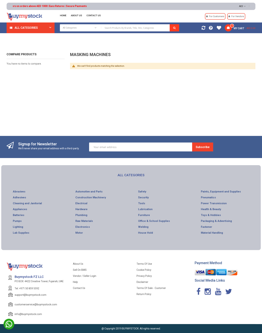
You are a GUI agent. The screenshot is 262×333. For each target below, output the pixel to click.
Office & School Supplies (154, 221)
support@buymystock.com (30, 294)
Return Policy (144, 294)
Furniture (144, 215)
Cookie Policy (144, 269)
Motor (79, 232)
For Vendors (237, 16)
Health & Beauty (211, 209)
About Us (78, 263)
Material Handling (212, 232)
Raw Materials (84, 221)
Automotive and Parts (88, 191)
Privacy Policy (144, 275)
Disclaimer (142, 282)
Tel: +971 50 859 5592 (27, 288)
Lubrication (145, 209)
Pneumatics (208, 197)
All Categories (26, 27)
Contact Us (79, 288)
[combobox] (119, 27)
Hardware (81, 209)
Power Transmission (214, 203)
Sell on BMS (80, 269)
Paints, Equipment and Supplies (221, 191)
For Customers (216, 16)
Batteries (18, 215)
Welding (143, 226)
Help (75, 282)
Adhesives (19, 197)
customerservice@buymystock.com (36, 304)
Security (143, 197)
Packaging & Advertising (216, 221)
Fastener (206, 226)
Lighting (18, 226)
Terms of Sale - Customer (151, 288)
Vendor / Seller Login (84, 275)
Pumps (17, 221)
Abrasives (19, 191)
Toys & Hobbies (211, 215)
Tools (141, 203)
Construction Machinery (90, 197)
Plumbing (81, 215)
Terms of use (144, 263)
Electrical (81, 203)
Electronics (82, 226)
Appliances (20, 209)
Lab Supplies (21, 232)
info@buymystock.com (28, 314)
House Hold (145, 232)
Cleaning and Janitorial (27, 203)
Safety (142, 191)
